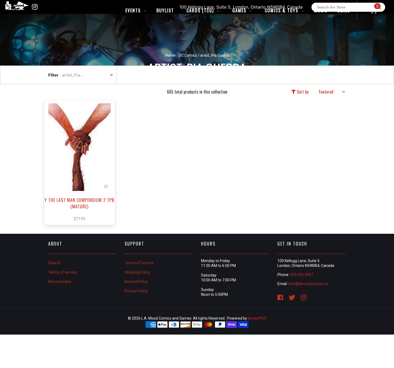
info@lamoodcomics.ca (308, 284)
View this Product (82, 170)
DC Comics (188, 55)
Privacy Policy (136, 291)
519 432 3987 (301, 275)
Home (170, 55)
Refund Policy (136, 281)
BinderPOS (257, 318)
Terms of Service (139, 263)
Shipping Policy (137, 272)
